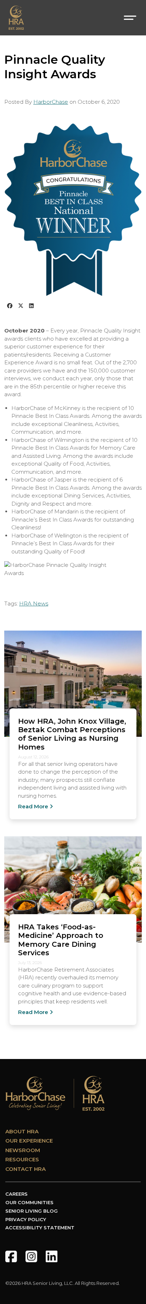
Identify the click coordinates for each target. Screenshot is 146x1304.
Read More (33, 806)
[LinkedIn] (51, 1256)
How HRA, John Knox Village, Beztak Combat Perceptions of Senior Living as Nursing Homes (72, 734)
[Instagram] (31, 1256)
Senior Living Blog (31, 1211)
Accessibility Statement (39, 1227)
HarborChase (50, 101)
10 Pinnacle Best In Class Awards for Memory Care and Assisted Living (74, 448)
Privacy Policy (25, 1219)
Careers (16, 1194)
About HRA (22, 1131)
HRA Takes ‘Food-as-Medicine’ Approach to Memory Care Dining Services (60, 939)
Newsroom (22, 1150)
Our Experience (29, 1140)
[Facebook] (11, 1256)
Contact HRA (25, 1169)
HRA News (33, 603)
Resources (22, 1159)
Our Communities (29, 1202)
